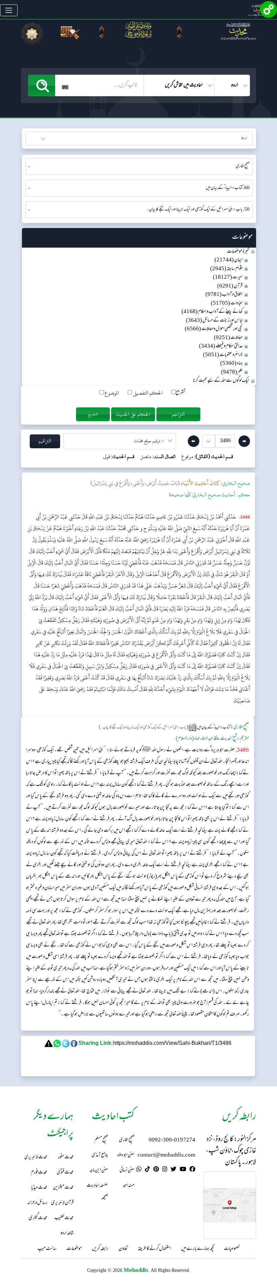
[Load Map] (230, 1205)
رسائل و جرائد (37, 1203)
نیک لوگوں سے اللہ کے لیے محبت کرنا (221, 381)
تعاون (123, 1249)
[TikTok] (147, 1170)
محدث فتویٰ (65, 1173)
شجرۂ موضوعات (238, 252)
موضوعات (74, 1249)
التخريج (93, 414)
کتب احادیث (59, 138)
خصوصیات (232, 1249)
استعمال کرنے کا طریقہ (154, 1249)
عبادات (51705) (227, 303)
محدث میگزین (63, 1188)
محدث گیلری (38, 1218)
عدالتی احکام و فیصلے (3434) (221, 346)
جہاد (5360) (231, 364)
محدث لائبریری (35, 1157)
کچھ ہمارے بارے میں (197, 1249)
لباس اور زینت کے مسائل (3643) (214, 321)
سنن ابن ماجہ (99, 1171)
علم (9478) (232, 372)
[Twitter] (173, 1170)
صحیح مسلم (101, 1140)
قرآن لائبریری (62, 1203)
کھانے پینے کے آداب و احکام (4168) (212, 312)
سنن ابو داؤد (125, 1155)
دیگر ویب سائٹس (238, 138)
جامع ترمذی (100, 1155)
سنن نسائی (127, 1171)
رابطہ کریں (100, 1249)
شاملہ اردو (67, 1233)
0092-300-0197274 (172, 1140)
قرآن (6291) (230, 286)
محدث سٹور (66, 1157)
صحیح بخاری (126, 1140)
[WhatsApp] (139, 1170)
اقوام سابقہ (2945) (226, 269)
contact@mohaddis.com (166, 1155)
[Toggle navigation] (9, 10)
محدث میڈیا (39, 1188)
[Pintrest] (156, 1170)
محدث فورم (39, 1173)
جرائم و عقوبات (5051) (223, 355)
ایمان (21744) (229, 260)
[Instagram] (164, 1170)
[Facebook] (192, 1170)
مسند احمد (128, 1186)
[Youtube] (183, 1170)
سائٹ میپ (46, 1249)
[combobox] (139, 166)
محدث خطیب (64, 1218)
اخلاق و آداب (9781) (224, 295)
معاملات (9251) (228, 338)
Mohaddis (136, 1270)
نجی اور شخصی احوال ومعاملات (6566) (214, 329)
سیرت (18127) (228, 277)
